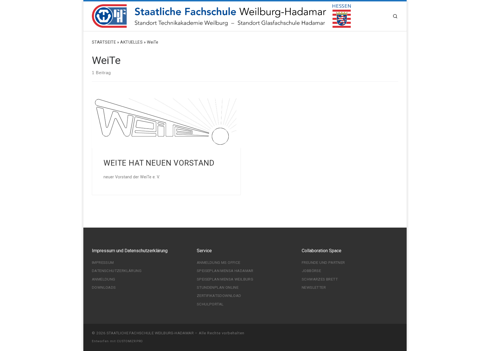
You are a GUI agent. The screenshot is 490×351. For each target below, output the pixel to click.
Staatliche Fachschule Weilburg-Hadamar (150, 333)
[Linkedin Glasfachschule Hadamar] (380, 334)
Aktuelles (131, 42)
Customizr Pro (130, 341)
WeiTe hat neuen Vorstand (159, 163)
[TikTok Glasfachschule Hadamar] (396, 334)
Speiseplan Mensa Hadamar (225, 270)
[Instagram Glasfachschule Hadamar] (363, 334)
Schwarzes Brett (320, 279)
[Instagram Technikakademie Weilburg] (321, 334)
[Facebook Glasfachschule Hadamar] (371, 334)
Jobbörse (311, 270)
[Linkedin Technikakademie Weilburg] (338, 334)
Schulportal (210, 304)
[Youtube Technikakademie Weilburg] (313, 334)
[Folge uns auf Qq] (354, 334)
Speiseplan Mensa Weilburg (225, 279)
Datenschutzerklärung (116, 270)
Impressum (103, 262)
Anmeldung (103, 279)
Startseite (104, 42)
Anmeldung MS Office (218, 262)
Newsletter (314, 287)
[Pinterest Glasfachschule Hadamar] (388, 334)
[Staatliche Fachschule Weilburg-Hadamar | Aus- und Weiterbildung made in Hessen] (221, 15)
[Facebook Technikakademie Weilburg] (329, 334)
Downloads (104, 287)
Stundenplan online (217, 287)
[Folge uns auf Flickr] (346, 334)
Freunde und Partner (323, 262)
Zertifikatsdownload (219, 295)
